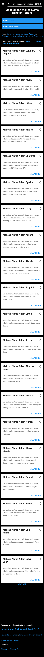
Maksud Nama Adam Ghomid (18, 395)
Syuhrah (32, 635)
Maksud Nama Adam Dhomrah (19, 155)
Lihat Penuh (35, 72)
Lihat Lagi (22, 584)
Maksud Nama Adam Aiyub (17, 79)
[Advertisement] (22, 605)
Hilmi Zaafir (23, 635)
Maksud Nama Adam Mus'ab (18, 129)
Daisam (16, 641)
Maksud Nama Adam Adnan (18, 421)
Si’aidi (17, 629)
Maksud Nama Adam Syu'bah (18, 182)
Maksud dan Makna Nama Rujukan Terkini (22, 11)
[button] (39, 51)
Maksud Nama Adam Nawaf (18, 503)
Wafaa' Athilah (6, 641)
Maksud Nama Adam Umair (17, 313)
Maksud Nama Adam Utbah (17, 103)
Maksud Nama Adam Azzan (18, 340)
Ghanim (11, 629)
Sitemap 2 (14, 649)
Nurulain (4, 629)
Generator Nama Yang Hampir (13, 36)
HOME (38, 41)
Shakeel (39, 635)
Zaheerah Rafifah (26, 629)
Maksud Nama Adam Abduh (18, 261)
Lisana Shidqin (12, 635)
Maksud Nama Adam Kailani (18, 234)
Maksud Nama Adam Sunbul (18, 477)
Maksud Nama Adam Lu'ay (17, 208)
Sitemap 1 (5, 649)
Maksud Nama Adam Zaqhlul (18, 287)
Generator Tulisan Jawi (34, 36)
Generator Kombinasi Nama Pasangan (21, 34)
